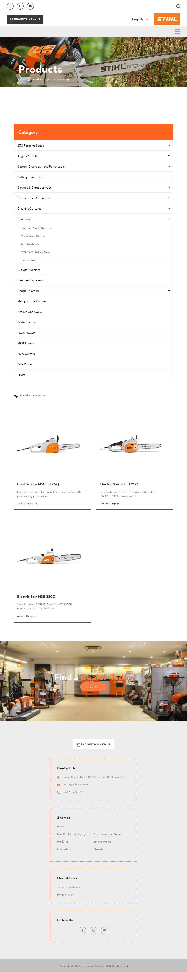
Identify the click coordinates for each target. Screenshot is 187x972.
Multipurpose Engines (32, 301)
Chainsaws (24, 219)
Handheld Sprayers (30, 280)
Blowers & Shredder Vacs (34, 187)
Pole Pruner (25, 364)
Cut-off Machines (28, 269)
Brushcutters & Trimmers (33, 198)
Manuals (98, 849)
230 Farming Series (30, 145)
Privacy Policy (65, 894)
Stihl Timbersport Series (107, 834)
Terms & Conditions (68, 887)
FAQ (96, 826)
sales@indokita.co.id (76, 784)
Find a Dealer (93, 687)
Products (62, 841)
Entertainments (102, 841)
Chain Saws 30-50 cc (33, 236)
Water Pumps (26, 322)
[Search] (178, 6)
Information (64, 849)
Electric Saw (28, 260)
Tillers (21, 374)
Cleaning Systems (29, 208)
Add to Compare (27, 503)
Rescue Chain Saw (29, 311)
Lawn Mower (26, 332)
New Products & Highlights (73, 834)
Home (60, 826)
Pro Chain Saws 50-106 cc (36, 228)
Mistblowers (25, 343)
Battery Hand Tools (30, 177)
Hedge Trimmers (28, 290)
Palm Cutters (26, 353)
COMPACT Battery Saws (35, 252)
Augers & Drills (27, 156)
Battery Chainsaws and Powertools (41, 166)
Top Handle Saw (30, 244)
